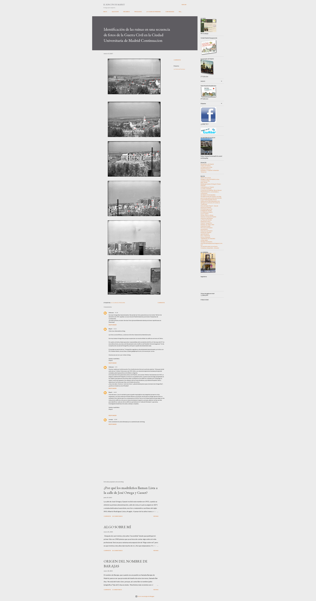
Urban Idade (204, 240)
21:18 (116, 312)
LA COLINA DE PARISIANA (153, 11)
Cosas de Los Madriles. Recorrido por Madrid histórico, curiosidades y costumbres (211, 191)
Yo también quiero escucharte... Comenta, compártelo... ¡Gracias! (210, 247)
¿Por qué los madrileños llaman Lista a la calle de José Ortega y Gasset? (131, 490)
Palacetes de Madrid (206, 231)
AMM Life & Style (206, 177)
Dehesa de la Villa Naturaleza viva (210, 201)
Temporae (203, 172)
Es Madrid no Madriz (207, 212)
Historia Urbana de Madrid (208, 217)
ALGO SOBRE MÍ (117, 527)
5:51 (116, 367)
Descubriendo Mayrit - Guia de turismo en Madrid (209, 206)
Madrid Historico (206, 169)
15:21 (115, 328)
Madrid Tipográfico (206, 223)
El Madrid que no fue (206, 209)
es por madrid (204, 213)
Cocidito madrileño (206, 188)
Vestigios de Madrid (206, 241)
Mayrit (110, 328)
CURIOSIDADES (169, 11)
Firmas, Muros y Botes (207, 215)
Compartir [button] (177, 60)
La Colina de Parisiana (179, 69)
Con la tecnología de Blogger (145, 596)
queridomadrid (205, 234)
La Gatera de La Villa (206, 167)
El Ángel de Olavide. (206, 210)
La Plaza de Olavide (206, 220)
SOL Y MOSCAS (205, 235)
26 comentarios (117, 550)
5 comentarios (117, 589)
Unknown (111, 312)
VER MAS (155, 516)
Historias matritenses (207, 218)
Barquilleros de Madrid (207, 164)
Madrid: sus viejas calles (207, 224)
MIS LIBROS (126, 11)
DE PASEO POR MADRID (208, 195)
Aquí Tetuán (204, 182)
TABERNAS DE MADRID (208, 238)
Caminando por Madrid (207, 187)
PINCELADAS (138, 11)
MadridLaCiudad (205, 226)
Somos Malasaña (205, 237)
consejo (111, 419)
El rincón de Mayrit (114, 4)
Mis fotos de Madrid (206, 227)
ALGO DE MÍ (115, 11)
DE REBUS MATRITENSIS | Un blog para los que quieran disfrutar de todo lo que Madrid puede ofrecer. (211, 198)
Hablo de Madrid (205, 165)
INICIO (105, 11)
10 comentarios (117, 516)
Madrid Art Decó (205, 221)
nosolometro (204, 229)
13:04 (115, 419)
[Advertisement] (131, 460)
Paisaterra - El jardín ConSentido (210, 170)
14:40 (115, 392)
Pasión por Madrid (206, 232)
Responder (112, 325)
